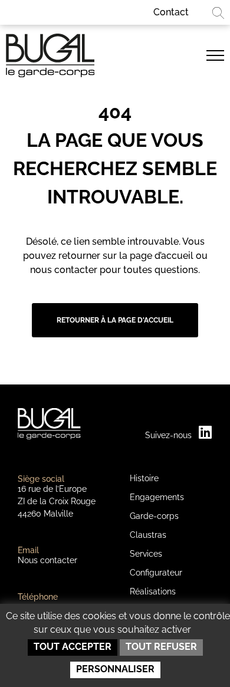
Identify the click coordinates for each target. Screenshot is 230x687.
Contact (171, 12)
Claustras (148, 535)
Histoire (144, 478)
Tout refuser (161, 646)
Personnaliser (115, 669)
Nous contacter (47, 560)
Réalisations (153, 591)
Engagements (157, 497)
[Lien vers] (215, 55)
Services (146, 553)
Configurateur (156, 572)
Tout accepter (72, 646)
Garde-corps (154, 516)
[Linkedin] (205, 432)
